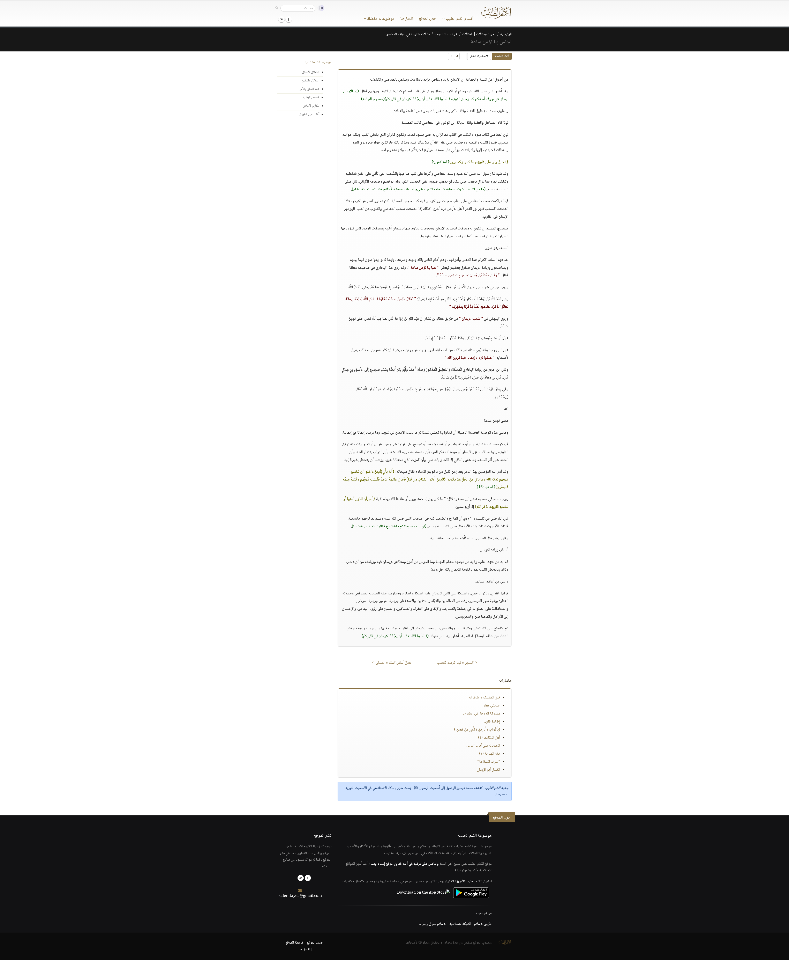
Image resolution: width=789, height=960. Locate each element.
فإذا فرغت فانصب (457, 663)
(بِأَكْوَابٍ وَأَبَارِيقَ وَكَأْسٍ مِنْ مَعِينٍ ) (477, 729)
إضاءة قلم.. (492, 721)
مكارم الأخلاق (311, 106)
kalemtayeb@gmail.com (300, 896)
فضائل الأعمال (310, 72)
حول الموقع (427, 18)
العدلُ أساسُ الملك (392, 663)
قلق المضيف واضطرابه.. (483, 697)
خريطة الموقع (294, 943)
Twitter (281, 19)
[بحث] (276, 8)
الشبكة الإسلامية (460, 924)
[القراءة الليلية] (319, 8)
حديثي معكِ (491, 705)
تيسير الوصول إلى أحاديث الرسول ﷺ (439, 788)
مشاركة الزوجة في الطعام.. (481, 713)
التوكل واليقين (310, 80)
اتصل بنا (406, 18)
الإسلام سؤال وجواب (432, 924)
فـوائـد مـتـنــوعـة (446, 34)
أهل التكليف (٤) (489, 737)
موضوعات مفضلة (380, 19)
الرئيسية (506, 34)
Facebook (289, 19)
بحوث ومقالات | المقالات (479, 34)
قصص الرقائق (310, 97)
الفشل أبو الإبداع (488, 770)
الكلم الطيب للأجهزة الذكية (464, 881)
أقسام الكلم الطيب (459, 19)
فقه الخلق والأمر (309, 89)
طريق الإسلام (483, 924)
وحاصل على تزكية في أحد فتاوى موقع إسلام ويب (404, 864)
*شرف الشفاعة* (488, 762)
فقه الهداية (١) (489, 753)
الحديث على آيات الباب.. (483, 745)
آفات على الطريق (309, 114)
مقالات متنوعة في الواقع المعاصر (408, 34)
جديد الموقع (315, 943)
